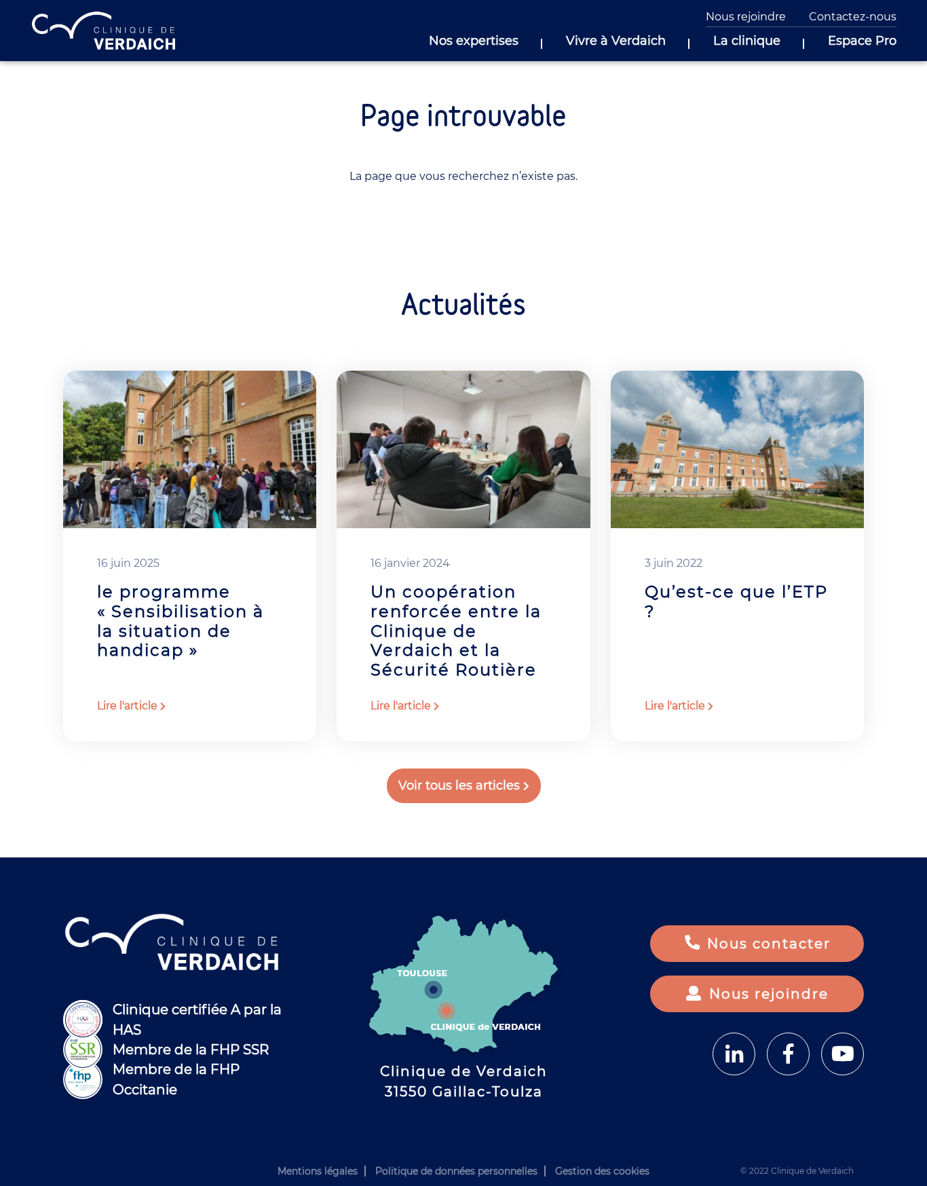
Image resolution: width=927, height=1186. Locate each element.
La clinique (746, 41)
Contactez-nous (852, 16)
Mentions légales (318, 1171)
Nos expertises (473, 41)
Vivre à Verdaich (616, 41)
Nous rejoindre (746, 16)
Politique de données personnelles (456, 1171)
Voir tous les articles (459, 785)
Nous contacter (769, 943)
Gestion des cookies (602, 1171)
